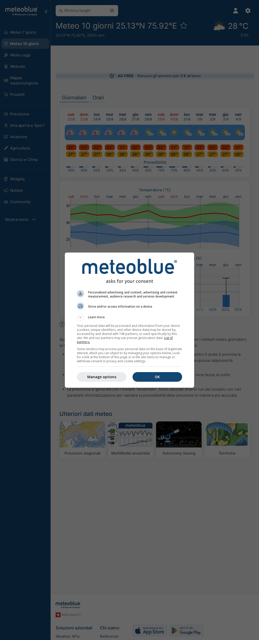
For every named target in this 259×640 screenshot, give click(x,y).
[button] (129, 317)
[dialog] (129, 320)
